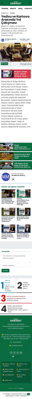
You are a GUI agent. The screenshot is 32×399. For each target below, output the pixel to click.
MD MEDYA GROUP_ (19, 175)
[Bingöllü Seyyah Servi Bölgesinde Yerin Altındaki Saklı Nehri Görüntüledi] (8, 193)
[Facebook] (11, 352)
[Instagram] (17, 352)
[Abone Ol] (25, 64)
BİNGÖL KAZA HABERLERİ (15, 306)
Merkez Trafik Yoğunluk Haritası (8, 370)
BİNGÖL (13, 8)
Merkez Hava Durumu (22, 365)
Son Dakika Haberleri (21, 376)
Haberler (4, 13)
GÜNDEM (4, 8)
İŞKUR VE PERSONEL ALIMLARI (7, 283)
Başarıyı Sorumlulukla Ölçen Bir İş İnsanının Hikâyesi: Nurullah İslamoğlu (23, 201)
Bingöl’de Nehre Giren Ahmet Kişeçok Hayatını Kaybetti (26, 286)
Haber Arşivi (8, 380)
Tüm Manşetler (9, 375)
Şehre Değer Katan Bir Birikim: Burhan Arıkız (23, 218)
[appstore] (16, 357)
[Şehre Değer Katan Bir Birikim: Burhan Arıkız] (24, 211)
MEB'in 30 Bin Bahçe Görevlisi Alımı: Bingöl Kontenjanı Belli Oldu (10, 289)
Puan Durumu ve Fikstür (23, 370)
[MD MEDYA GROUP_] (6, 176)
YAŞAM (12, 13)
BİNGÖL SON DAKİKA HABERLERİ (16, 296)
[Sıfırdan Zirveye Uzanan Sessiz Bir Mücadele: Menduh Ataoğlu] (8, 228)
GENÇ (20, 8)
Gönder (5, 270)
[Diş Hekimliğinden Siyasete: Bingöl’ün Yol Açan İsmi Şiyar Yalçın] (24, 228)
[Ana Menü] (2, 3)
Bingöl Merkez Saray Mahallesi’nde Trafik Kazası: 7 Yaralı (18, 310)
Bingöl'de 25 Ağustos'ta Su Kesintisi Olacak (16, 299)
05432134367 (17, 342)
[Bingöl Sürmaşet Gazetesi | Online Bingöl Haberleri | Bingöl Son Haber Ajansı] (16, 3)
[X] (14, 352)
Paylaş (5, 63)
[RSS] (20, 352)
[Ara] (30, 3)
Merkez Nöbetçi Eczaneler (9, 365)
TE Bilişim (21, 388)
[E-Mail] (13, 179)
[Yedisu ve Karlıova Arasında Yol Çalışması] (16, 52)
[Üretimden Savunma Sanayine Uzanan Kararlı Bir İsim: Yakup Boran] (8, 211)
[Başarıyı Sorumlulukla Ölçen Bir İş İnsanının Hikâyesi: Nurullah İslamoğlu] (24, 193)
